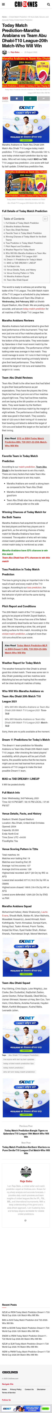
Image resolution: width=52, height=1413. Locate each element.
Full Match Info (13, 266)
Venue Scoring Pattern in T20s (20, 272)
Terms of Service (9, 1392)
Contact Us (29, 1389)
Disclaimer (41, 1389)
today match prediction (34, 308)
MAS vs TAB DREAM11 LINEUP (21, 262)
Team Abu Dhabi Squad (17, 279)
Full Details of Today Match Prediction (22, 222)
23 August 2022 (31, 52)
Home (4, 17)
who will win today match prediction (19, 1072)
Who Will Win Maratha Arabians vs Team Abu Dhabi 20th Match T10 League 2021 (26, 255)
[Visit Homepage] (26, 4)
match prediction (27, 466)
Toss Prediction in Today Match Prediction (24, 242)
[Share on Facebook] (16, 98)
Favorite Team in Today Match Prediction (24, 233)
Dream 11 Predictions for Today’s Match (24, 259)
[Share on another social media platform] (44, 98)
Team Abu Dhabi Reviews (17, 229)
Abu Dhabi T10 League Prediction (24, 1055)
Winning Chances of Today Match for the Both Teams (26, 238)
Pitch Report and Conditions (18, 246)
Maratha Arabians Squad (18, 276)
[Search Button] (48, 4)
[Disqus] (26, 1266)
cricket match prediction (13, 633)
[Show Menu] (3, 4)
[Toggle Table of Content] (44, 219)
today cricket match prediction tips (18, 1063)
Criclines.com (13, 1378)
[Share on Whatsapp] (30, 98)
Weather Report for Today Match (20, 249)
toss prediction (34, 587)
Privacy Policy (15, 1389)
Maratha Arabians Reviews (17, 226)
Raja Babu (15, 52)
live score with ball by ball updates (18, 1059)
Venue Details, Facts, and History (21, 269)
